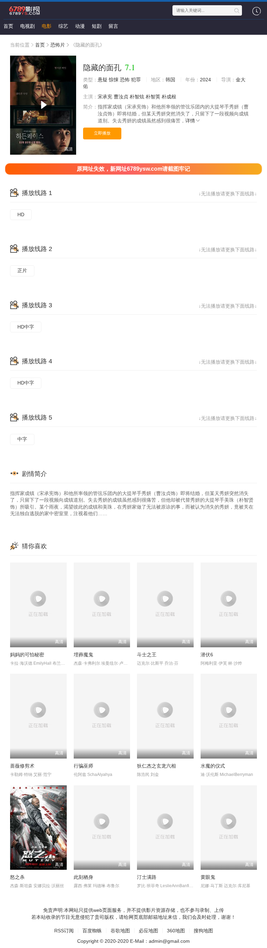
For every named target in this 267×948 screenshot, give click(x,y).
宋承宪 (105, 96)
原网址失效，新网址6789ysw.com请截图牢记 (133, 169)
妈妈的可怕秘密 (27, 654)
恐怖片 (57, 45)
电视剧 (27, 26)
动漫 (80, 26)
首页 (8, 26)
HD (20, 214)
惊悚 (114, 79)
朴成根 (169, 96)
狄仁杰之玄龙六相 (156, 766)
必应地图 (148, 930)
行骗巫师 (83, 766)
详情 (190, 120)
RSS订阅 (64, 930)
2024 (205, 79)
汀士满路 (146, 877)
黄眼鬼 (208, 877)
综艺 (63, 26)
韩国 (170, 79)
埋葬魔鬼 (83, 654)
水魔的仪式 (213, 766)
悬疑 (102, 79)
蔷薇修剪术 (22, 766)
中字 (22, 439)
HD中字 (25, 327)
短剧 (97, 26)
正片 (22, 270)
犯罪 (136, 79)
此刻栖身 (83, 877)
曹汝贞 (121, 96)
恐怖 (125, 79)
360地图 (176, 930)
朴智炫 (137, 96)
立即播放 (102, 133)
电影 (46, 26)
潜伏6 (207, 654)
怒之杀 (17, 877)
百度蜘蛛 (92, 930)
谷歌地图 (120, 930)
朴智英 (153, 96)
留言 (113, 26)
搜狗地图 (203, 930)
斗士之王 (146, 654)
